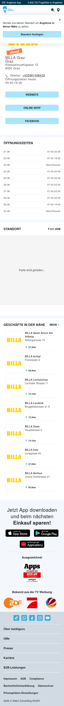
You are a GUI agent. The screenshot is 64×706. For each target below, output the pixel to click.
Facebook (32, 121)
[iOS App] (17, 533)
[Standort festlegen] (58, 10)
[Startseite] (8, 10)
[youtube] (47, 618)
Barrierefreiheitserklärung (19, 685)
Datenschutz (45, 685)
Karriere (9, 658)
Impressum (10, 678)
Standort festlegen (32, 34)
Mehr (53, 324)
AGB (23, 678)
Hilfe (7, 638)
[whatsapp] (24, 618)
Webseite (32, 94)
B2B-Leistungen (15, 667)
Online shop (32, 108)
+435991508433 (33, 75)
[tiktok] (16, 618)
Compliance (37, 678)
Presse (8, 648)
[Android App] (46, 533)
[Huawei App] (32, 544)
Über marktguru (14, 629)
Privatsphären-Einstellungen (21, 693)
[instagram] (40, 618)
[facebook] (32, 618)
